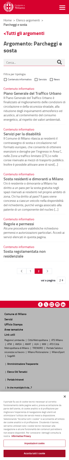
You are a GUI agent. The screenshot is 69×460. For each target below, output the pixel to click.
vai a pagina (48, 280)
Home (8, 20)
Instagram (57, 304)
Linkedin (63, 304)
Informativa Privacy (21, 436)
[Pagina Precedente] (21, 271)
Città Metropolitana (38, 340)
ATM (9, 344)
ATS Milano (57, 340)
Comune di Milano (15, 314)
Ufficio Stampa (13, 324)
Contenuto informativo (19, 79)
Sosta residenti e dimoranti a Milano (33, 178)
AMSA (18, 344)
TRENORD (38, 348)
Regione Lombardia (14, 340)
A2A (36, 344)
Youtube (51, 304)
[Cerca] (59, 62)
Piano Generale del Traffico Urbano (32, 93)
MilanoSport (58, 352)
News (57, 79)
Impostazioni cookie (34, 443)
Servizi (8, 319)
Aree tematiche (13, 329)
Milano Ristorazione (38, 352)
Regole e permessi (19, 223)
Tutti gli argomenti (25, 33)
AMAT (28, 344)
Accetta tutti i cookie (34, 453)
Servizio (43, 79)
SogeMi (11, 356)
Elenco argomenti (28, 20)
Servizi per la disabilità (22, 134)
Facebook (40, 304)
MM (44, 344)
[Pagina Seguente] (47, 271)
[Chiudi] (65, 396)
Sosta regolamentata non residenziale (25, 253)
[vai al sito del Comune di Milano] (14, 7)
